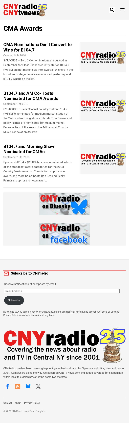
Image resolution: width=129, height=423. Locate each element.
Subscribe (14, 300)
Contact (7, 403)
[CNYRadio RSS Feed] (18, 386)
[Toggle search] (112, 10)
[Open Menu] (122, 10)
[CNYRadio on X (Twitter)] (38, 386)
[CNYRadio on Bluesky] (28, 386)
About (18, 403)
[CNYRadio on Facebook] (7, 386)
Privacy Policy (32, 403)
